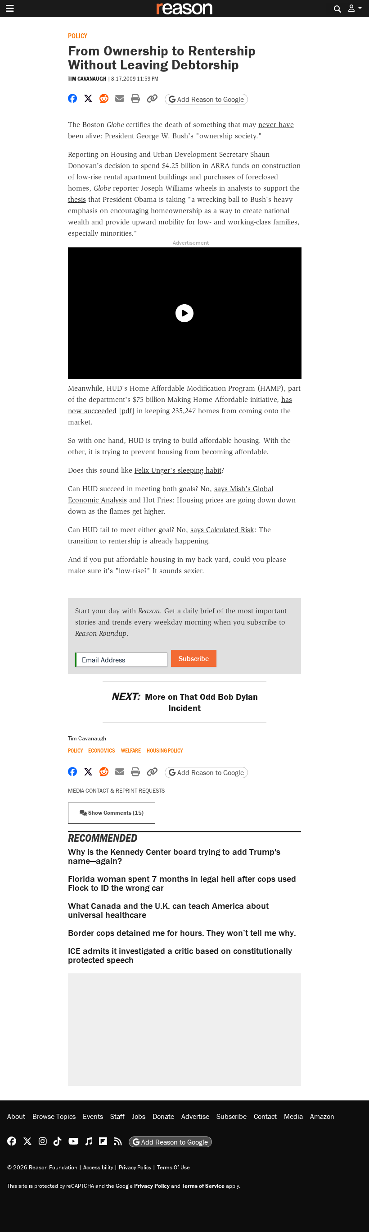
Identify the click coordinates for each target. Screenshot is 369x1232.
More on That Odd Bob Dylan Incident (184, 702)
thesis (77, 199)
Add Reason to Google (210, 99)
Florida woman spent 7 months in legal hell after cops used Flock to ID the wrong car (182, 883)
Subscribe (194, 658)
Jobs (138, 1116)
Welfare (131, 750)
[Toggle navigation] (10, 8)
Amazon (322, 1116)
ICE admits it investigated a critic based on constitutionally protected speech (180, 955)
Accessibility (98, 1167)
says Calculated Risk (222, 529)
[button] (355, 8)
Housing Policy (165, 750)
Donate (163, 1116)
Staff (117, 1116)
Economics (101, 750)
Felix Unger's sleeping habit (178, 470)
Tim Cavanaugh (87, 78)
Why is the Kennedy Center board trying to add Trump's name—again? (174, 856)
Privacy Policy (135, 1167)
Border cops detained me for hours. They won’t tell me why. (182, 932)
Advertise (195, 1116)
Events (93, 1116)
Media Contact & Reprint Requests (116, 790)
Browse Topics (54, 1116)
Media (293, 1116)
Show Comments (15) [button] (115, 813)
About (16, 1116)
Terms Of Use (173, 1167)
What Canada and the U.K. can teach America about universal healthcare (168, 910)
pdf (127, 410)
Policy (77, 35)
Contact (265, 1116)
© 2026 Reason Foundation (42, 1167)
